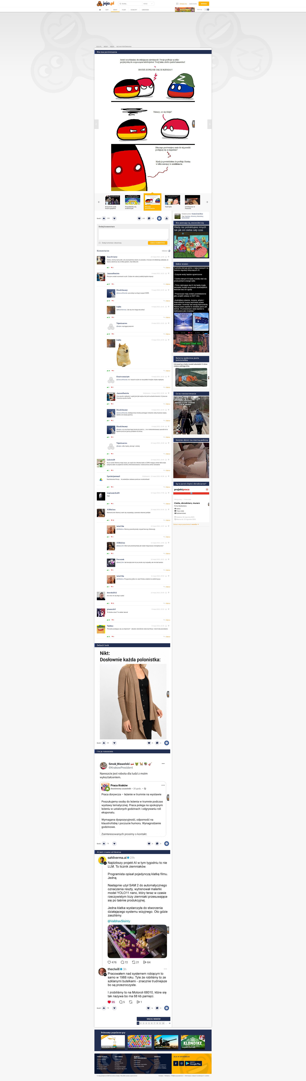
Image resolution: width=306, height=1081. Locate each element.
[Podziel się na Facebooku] (159, 218)
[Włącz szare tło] (206, 9)
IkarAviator (112, 257)
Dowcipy (134, 10)
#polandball (185, 218)
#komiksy (200, 216)
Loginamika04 (113, 493)
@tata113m (120, 546)
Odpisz (168, 267)
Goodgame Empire (120, 1066)
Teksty (99, 1061)
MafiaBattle (118, 1061)
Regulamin (157, 1063)
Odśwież (165, 251)
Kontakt (156, 1059)
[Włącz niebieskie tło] (208, 9)
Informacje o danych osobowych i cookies (160, 1067)
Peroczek (120, 559)
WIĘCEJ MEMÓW (153, 1019)
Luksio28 (111, 460)
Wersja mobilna (101, 1059)
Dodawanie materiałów (140, 1064)
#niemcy (193, 216)
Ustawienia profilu (139, 1066)
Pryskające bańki (102, 1066)
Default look (103, 645)
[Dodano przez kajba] (123, 366)
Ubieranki (145, 10)
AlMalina (111, 509)
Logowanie (137, 1062)
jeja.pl (99, 46)
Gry (107, 10)
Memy (115, 10)
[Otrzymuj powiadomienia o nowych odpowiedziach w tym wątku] (169, 273)
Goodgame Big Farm (121, 1068)
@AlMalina (120, 529)
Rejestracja (137, 1060)
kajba (118, 307)
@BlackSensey (121, 310)
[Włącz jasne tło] (205, 9)
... (166, 1023)
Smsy (98, 1063)
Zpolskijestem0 (113, 476)
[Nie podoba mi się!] (117, 218)
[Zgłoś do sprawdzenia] (166, 218)
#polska (187, 216)
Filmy (124, 10)
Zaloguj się (183, 4)
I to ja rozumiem (105, 751)
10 (163, 1023)
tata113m (120, 526)
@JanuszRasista (121, 293)
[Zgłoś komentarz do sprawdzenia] (166, 257)
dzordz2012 (112, 592)
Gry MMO (119, 1057)
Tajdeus (110, 626)
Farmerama (118, 1059)
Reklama (156, 1061)
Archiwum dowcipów (103, 1065)
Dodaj (204, 4)
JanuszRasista (113, 273)
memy (106, 46)
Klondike (117, 1065)
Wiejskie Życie (119, 1063)
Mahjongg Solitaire (102, 1068)
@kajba (118, 326)
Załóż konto (193, 4)
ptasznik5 (111, 609)
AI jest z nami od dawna (109, 852)
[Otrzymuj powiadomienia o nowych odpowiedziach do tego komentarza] (169, 257)
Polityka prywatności (160, 1065)
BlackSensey (122, 290)
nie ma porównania (123, 46)
